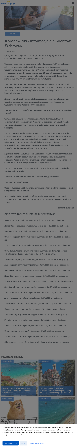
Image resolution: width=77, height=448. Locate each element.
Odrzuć (23, 443)
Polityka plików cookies (37, 443)
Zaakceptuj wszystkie (10, 443)
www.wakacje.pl (17, 435)
